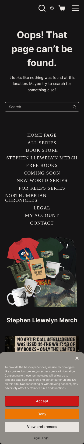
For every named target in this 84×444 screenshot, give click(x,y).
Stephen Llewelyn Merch (42, 157)
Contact (42, 223)
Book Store (42, 150)
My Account (42, 215)
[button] (77, 358)
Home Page (42, 135)
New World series (42, 180)
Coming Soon (42, 173)
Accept (42, 401)
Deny (42, 414)
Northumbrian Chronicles (26, 197)
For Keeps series (42, 188)
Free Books (42, 165)
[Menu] (75, 8)
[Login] (52, 8)
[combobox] (37, 106)
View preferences (42, 426)
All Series (42, 142)
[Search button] (74, 106)
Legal (36, 438)
